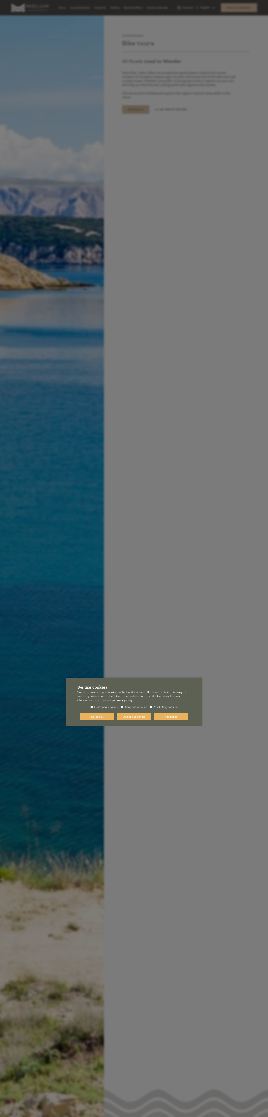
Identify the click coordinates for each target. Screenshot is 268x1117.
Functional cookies (106, 707)
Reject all (97, 716)
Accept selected (134, 716)
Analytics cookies (136, 707)
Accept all (171, 716)
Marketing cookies (166, 707)
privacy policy (122, 700)
